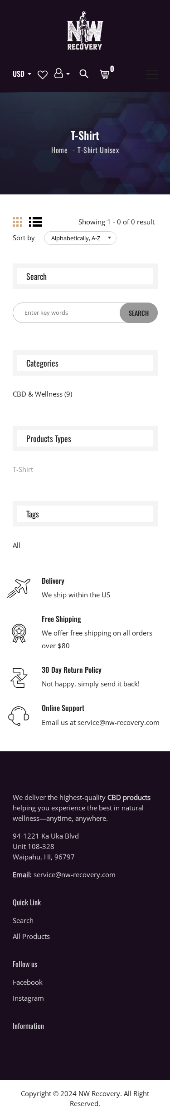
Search (23, 920)
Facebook (28, 982)
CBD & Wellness (42, 393)
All (16, 545)
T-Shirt (88, 150)
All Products (31, 936)
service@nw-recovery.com (75, 874)
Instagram (28, 998)
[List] (35, 222)
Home (59, 150)
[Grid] (17, 222)
